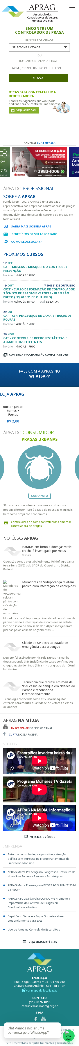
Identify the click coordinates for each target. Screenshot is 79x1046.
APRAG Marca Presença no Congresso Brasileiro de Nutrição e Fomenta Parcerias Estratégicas (41, 874)
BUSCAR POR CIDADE (39, 40)
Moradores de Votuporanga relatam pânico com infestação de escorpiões (49, 584)
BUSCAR (38, 78)
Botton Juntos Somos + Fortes (13, 411)
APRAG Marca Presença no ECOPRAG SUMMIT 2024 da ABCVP (41, 887)
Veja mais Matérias (42, 942)
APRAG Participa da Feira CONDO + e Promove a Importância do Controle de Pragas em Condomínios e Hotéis (39, 903)
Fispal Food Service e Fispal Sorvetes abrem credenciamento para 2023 (36, 918)
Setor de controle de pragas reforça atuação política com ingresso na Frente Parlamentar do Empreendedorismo (39, 858)
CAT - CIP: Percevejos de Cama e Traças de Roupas (37, 318)
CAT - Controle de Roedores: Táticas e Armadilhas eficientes (35, 340)
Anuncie (39, 142)
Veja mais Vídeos (42, 837)
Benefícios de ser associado (34, 234)
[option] (39, 163)
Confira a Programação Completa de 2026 (38, 354)
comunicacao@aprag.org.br (40, 1006)
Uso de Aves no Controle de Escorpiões (34, 929)
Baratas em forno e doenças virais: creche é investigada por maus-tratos (47, 551)
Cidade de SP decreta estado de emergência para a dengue (45, 645)
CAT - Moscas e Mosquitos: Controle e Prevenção (35, 269)
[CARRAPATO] (39, 467)
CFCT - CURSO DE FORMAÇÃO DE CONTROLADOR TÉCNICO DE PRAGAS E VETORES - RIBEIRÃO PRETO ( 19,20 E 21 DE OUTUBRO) (39, 293)
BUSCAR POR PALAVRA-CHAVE (38, 61)
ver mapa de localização (41, 990)
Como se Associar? (26, 242)
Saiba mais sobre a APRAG (31, 226)
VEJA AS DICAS (26, 110)
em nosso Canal (31, 728)
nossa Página (23, 734)
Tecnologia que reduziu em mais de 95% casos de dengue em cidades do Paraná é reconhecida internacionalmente (48, 688)
